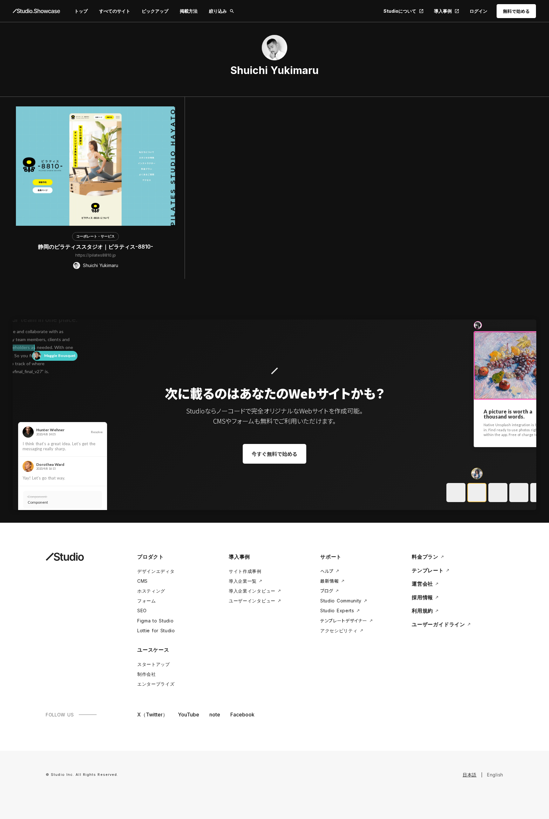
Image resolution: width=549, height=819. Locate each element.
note (214, 714)
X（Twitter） (152, 714)
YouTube (188, 714)
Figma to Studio (155, 620)
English (495, 774)
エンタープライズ (156, 684)
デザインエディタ (156, 571)
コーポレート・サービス (95, 236)
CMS (142, 581)
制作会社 (146, 674)
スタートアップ (153, 664)
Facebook (242, 714)
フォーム (146, 600)
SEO (142, 610)
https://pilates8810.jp (95, 255)
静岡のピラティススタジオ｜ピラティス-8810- (95, 247)
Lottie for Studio (156, 630)
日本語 (470, 774)
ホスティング (151, 591)
